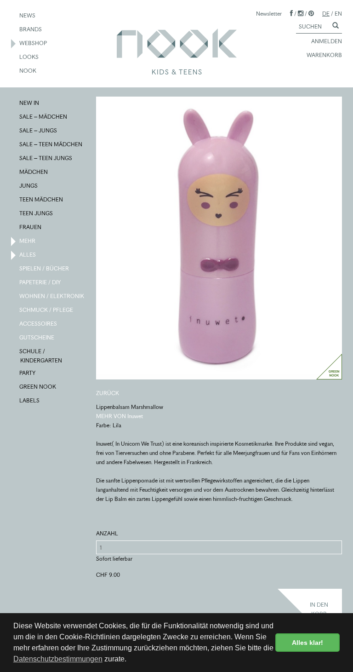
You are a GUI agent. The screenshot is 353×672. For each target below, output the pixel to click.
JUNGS (29, 185)
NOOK (28, 70)
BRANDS (31, 29)
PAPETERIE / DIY (40, 282)
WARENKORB (324, 55)
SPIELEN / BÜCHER (44, 268)
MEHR (27, 240)
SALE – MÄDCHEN (43, 116)
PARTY (27, 372)
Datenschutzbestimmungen (57, 659)
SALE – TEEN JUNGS (46, 158)
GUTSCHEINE (37, 337)
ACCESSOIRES (38, 323)
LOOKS (29, 56)
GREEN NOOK (38, 386)
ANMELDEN (326, 41)
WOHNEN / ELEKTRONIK (52, 296)
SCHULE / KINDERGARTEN (41, 356)
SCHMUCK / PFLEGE (46, 309)
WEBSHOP (33, 43)
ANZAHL (107, 533)
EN (338, 13)
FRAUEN (30, 227)
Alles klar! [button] (307, 642)
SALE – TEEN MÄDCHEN (51, 144)
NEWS (27, 15)
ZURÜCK (107, 393)
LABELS (30, 400)
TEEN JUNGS (36, 213)
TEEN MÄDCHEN (41, 199)
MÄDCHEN (34, 171)
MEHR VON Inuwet (119, 416)
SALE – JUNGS (38, 130)
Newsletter (269, 13)
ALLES (28, 254)
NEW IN (29, 102)
